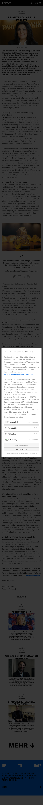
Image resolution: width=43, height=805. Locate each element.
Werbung (13, 440)
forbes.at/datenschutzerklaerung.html (18, 374)
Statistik (12, 428)
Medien (12, 434)
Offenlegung (33, 453)
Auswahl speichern (21, 445)
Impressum (24, 453)
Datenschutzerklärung (13, 453)
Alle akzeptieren (21, 449)
